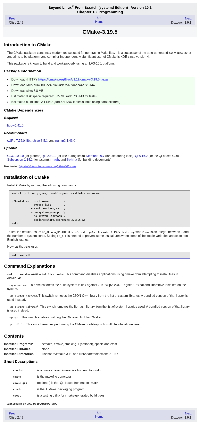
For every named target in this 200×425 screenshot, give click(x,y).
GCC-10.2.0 (15, 156)
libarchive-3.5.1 (37, 140)
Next (188, 18)
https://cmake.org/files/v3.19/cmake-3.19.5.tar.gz (73, 79)
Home (99, 21)
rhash (54, 159)
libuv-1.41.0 (15, 125)
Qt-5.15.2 (141, 156)
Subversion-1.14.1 (20, 159)
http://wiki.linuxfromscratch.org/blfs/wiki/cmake (47, 166)
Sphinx (72, 159)
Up (99, 17)
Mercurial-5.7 (95, 156)
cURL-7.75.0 (16, 140)
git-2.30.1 (49, 156)
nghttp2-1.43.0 (65, 140)
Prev (12, 18)
